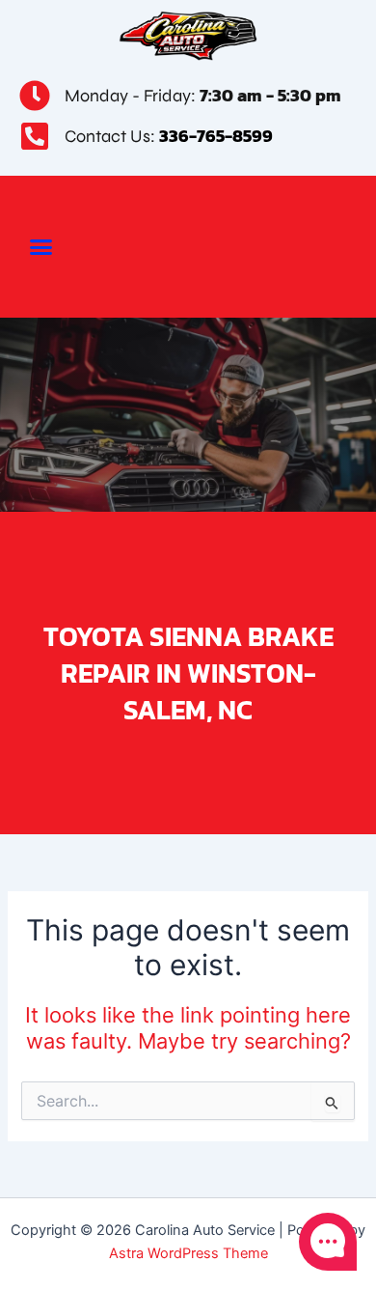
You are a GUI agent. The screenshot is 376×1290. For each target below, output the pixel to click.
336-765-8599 (216, 136)
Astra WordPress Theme (188, 1253)
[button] (41, 247)
